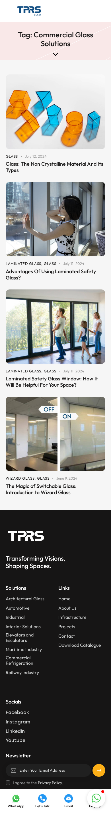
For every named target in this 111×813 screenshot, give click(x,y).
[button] (102, 10)
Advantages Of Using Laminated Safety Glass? (51, 274)
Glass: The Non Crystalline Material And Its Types (54, 167)
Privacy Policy (50, 783)
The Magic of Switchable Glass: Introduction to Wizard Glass (41, 489)
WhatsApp (16, 806)
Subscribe (99, 773)
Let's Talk (42, 806)
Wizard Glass (20, 478)
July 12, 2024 (36, 156)
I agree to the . (38, 782)
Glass (12, 156)
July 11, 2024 (73, 263)
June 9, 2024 (66, 478)
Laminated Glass (23, 263)
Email (68, 806)
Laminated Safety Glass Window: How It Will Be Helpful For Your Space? (52, 382)
